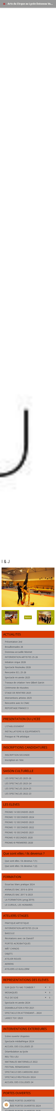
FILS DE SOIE (27, 997)
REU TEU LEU (12, 1056)
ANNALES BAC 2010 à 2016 (19, 889)
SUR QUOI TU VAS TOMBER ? (27, 987)
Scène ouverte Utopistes (17, 1036)
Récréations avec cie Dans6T (19, 938)
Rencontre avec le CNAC (17, 702)
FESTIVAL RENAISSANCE (17, 1066)
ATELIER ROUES (13, 958)
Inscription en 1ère (14, 760)
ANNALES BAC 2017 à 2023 (19, 894)
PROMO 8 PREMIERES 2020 (19, 842)
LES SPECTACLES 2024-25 (18, 788)
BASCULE (9, 933)
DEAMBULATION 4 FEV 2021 (19, 1007)
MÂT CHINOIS (12, 948)
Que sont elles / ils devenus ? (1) (21, 860)
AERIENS (9, 963)
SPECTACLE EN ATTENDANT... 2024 (23, 1012)
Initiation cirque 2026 (15, 662)
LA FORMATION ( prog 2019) (19, 899)
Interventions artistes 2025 (18, 697)
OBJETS (9, 953)
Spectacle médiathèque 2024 (19, 1041)
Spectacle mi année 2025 (17, 677)
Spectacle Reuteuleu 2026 (18, 667)
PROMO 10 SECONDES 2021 (19, 832)
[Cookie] (6, 1104)
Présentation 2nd (13, 641)
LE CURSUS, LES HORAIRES (19, 904)
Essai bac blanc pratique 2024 (20, 884)
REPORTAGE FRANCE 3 (16, 708)
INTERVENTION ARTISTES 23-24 (21, 928)
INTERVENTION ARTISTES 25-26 (21, 657)
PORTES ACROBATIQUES (17, 943)
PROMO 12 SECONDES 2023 (19, 822)
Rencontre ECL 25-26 (15, 672)
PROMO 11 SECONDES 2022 (19, 827)
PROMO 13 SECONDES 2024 (19, 817)
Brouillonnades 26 (14, 646)
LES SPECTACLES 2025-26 (18, 778)
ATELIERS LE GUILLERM (17, 968)
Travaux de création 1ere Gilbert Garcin (24, 682)
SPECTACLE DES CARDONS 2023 (21, 1071)
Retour (28, 617)
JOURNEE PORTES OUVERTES (20, 1100)
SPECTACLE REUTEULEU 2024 (20, 1077)
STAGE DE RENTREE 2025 (18, 692)
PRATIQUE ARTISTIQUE (17, 923)
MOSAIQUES (27, 992)
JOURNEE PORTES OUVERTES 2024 (23, 1105)
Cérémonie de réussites (17, 687)
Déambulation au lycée (16, 1051)
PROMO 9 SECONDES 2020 (19, 837)
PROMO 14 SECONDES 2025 (19, 812)
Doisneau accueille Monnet (18, 651)
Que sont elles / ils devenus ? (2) (21, 865)
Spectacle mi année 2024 (17, 1002)
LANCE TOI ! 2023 (14, 1018)
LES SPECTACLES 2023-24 (18, 783)
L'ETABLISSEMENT (14, 726)
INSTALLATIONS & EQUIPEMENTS (22, 731)
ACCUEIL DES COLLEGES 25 (19, 1046)
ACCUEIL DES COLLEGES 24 (19, 1082)
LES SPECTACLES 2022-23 (18, 793)
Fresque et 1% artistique (17, 736)
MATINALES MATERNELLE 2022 (21, 1061)
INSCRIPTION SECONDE (17, 754)
